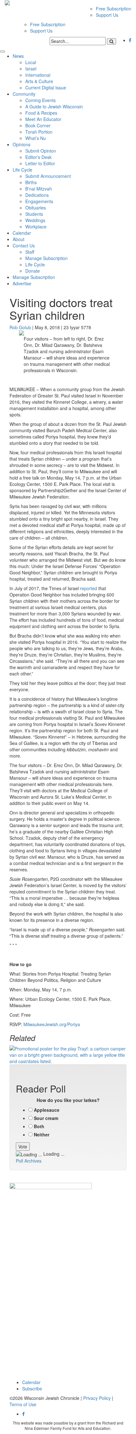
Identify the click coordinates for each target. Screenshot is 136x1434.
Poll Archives (28, 1161)
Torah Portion (39, 132)
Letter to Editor (40, 163)
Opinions (21, 144)
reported (88, 588)
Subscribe (32, 1388)
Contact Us (24, 245)
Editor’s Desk (38, 157)
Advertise (22, 283)
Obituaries (35, 207)
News (18, 56)
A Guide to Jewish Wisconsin (54, 106)
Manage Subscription (46, 258)
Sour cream (46, 1118)
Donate (32, 271)
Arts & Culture (39, 81)
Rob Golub (20, 327)
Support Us (107, 15)
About (18, 239)
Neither (41, 1134)
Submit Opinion (40, 151)
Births (31, 182)
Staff (29, 252)
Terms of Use (22, 1404)
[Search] (111, 41)
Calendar (22, 233)
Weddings (35, 220)
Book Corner (38, 125)
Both (39, 1126)
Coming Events (40, 100)
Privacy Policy (97, 1398)
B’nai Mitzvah (38, 188)
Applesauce (46, 1110)
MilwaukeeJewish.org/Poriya (51, 1024)
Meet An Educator (43, 119)
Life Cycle (22, 169)
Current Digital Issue (45, 87)
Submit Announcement (48, 176)
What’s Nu (35, 138)
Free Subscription (113, 8)
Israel (30, 68)
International (37, 75)
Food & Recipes (41, 113)
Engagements (39, 201)
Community (24, 94)
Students (34, 214)
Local (30, 62)
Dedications (37, 195)
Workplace (35, 226)
